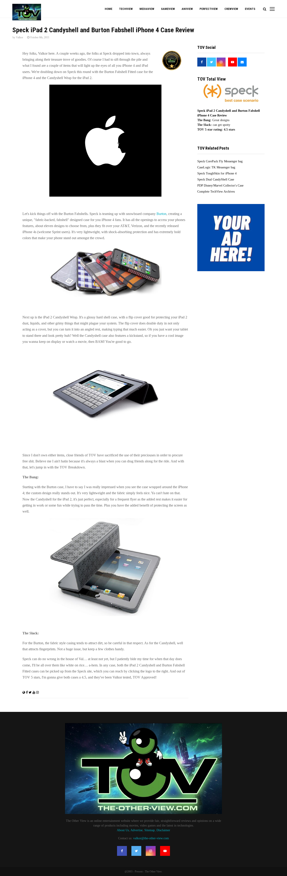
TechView (126, 9)
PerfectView (209, 9)
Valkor (19, 37)
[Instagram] (151, 851)
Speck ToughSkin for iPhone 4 (217, 173)
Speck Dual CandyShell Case (215, 179)
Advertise (136, 830)
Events (250, 9)
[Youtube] (165, 851)
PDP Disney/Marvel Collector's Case (220, 185)
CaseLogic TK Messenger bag (216, 167)
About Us (123, 830)
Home (108, 9)
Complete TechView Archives (216, 191)
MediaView (146, 9)
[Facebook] (122, 851)
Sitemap (149, 830)
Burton (161, 214)
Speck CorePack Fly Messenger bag (220, 161)
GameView (168, 9)
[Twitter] (136, 851)
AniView (187, 9)
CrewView (231, 9)
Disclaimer (163, 830)
